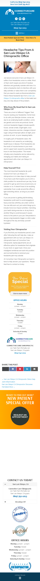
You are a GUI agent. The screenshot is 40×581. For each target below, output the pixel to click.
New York (14, 4)
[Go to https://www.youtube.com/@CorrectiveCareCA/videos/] (20, 19)
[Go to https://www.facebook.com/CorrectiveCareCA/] (16, 19)
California (14, 2)
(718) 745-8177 (24, 4)
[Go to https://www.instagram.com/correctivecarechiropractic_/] (23, 19)
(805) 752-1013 (24, 2)
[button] (20, 416)
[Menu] (20, 578)
